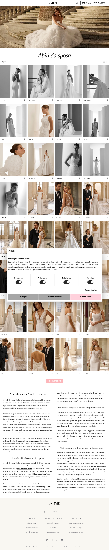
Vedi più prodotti (54, 381)
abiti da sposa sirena (24, 468)
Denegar (23, 297)
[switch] (42, 282)
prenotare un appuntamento (72, 487)
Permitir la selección (54, 297)
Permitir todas (85, 297)
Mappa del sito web (53, 532)
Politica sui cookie (79, 546)
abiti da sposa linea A (39, 474)
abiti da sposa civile (64, 426)
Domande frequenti (53, 523)
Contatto (53, 528)
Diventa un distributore (76, 532)
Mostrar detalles (91, 290)
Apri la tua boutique (76, 528)
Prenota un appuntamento (94, 3)
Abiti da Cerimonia (32, 528)
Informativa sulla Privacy (63, 546)
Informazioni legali (48, 546)
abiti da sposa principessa (68, 396)
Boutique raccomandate (76, 523)
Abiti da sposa (31, 523)
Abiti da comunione (32, 532)
